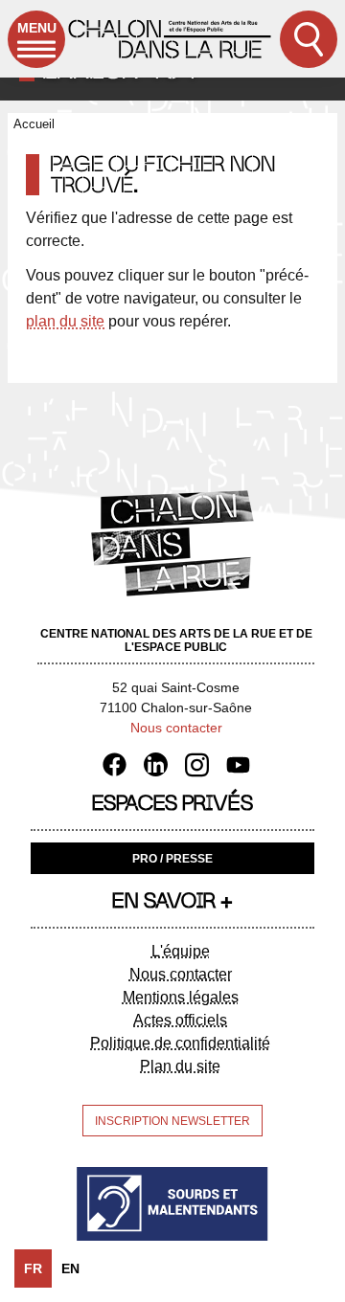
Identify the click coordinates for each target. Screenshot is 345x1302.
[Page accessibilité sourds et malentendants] (172, 1203)
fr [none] (33, 1268)
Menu (37, 27)
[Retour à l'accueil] (170, 38)
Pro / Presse (172, 858)
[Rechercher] (308, 39)
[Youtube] (238, 764)
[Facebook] (121, 764)
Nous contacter (176, 727)
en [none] (70, 1268)
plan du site (65, 321)
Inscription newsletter (172, 1121)
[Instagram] (203, 764)
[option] (70, 1268)
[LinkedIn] (162, 764)
